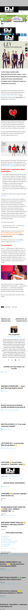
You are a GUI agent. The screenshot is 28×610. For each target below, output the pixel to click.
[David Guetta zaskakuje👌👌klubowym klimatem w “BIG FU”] (14, 585)
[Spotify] (10, 478)
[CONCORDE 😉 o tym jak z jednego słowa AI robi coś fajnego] (14, 488)
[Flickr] (12, 360)
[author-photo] (14, 332)
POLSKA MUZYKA (5, 37)
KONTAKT (4, 548)
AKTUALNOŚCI (4, 29)
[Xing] (19, 360)
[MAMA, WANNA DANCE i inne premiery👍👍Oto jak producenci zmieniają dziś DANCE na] (14, 556)
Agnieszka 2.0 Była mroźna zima (9, 95)
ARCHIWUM (4, 40)
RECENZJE (3, 39)
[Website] (17, 478)
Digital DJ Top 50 (9, 165)
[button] (0, 43)
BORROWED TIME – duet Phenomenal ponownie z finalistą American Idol (21, 320)
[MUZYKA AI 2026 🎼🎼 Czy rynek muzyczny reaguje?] (14, 415)
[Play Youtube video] (14, 113)
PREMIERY (3, 32)
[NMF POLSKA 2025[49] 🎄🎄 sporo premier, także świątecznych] (14, 572)
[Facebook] (8, 360)
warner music (14, 306)
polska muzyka (7, 306)
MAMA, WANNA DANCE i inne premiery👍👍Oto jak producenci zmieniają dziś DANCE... (12, 564)
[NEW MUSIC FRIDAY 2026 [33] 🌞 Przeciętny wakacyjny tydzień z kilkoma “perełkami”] (14, 517)
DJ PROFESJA (4, 34)
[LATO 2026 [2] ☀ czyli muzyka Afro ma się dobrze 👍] (14, 434)
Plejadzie (4, 195)
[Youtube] (15, 360)
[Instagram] (6, 478)
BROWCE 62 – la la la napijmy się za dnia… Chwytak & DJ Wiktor (6, 320)
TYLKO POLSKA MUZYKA (9, 542)
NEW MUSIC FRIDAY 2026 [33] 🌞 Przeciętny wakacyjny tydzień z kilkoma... (13, 524)
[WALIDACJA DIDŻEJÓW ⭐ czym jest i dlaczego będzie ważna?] (14, 377)
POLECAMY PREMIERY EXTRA (10, 541)
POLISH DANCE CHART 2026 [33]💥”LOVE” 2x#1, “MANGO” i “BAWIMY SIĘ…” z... (13, 509)
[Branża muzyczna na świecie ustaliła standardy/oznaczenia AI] (14, 396)
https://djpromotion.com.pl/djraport (14, 336)
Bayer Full (17, 241)
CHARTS (3, 30)
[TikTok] (13, 478)
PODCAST (3, 35)
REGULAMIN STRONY (12, 548)
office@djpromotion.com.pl (14, 476)
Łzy (24, 81)
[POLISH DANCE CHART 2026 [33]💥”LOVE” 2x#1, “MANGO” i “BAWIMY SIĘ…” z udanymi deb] (14, 501)
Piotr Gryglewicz (14, 334)
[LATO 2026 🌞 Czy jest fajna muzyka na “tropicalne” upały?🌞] (14, 453)
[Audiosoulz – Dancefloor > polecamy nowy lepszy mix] (14, 599)
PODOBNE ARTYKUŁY (10, 367)
